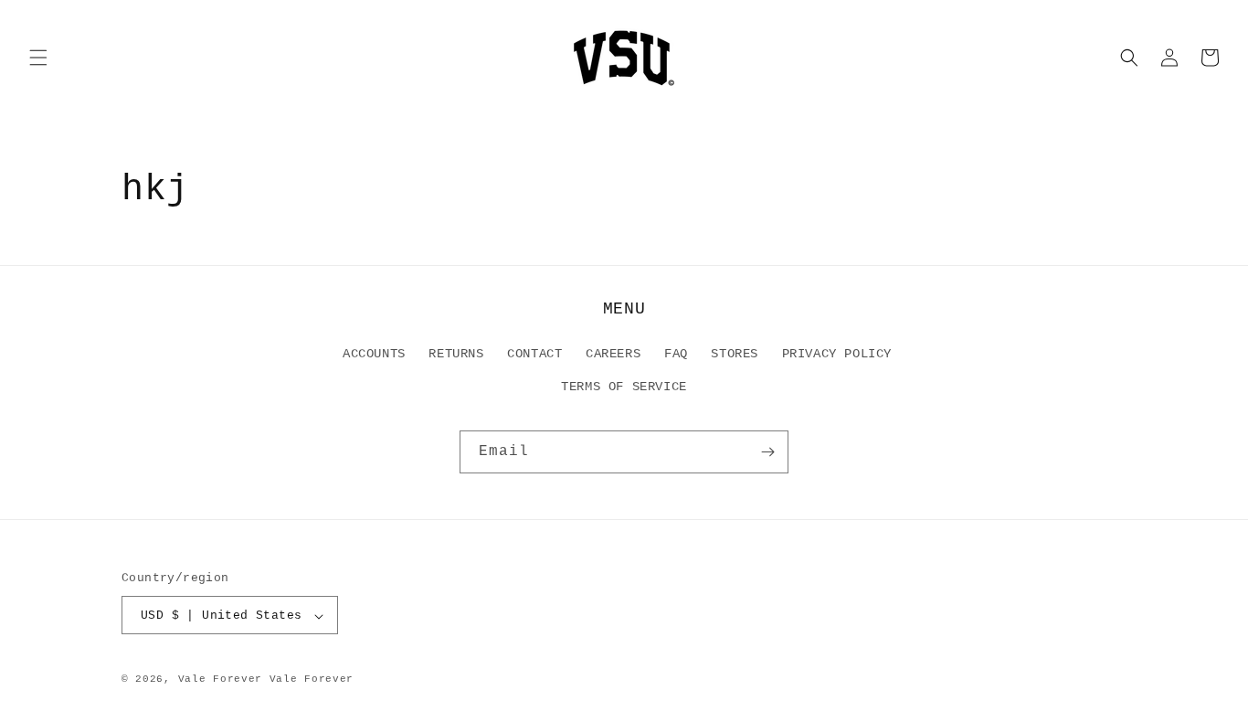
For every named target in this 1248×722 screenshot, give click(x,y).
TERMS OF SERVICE (624, 386)
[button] (38, 57)
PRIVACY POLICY (837, 354)
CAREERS (613, 354)
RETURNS (455, 354)
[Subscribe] (767, 451)
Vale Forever (220, 679)
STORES (734, 354)
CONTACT (534, 354)
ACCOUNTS (374, 354)
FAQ (676, 354)
